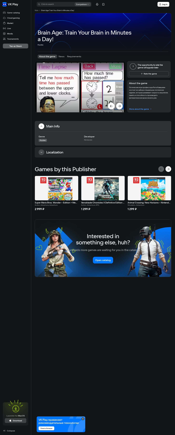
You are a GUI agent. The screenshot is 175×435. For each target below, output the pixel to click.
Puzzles (40, 45)
